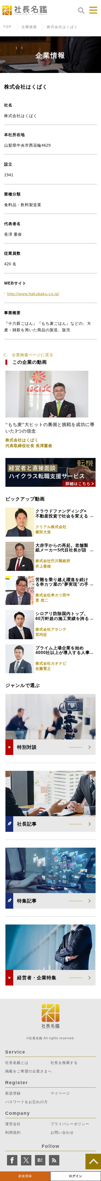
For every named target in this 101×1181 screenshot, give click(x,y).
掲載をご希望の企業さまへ (28, 1071)
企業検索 (29, 27)
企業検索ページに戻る (32, 355)
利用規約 (13, 1132)
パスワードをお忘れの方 (26, 1102)
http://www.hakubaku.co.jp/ (33, 294)
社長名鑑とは (16, 1062)
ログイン (75, 1176)
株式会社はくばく (62, 27)
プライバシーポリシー (70, 1124)
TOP (7, 27)
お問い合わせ (62, 1132)
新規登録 (25, 1176)
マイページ (60, 1093)
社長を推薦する (64, 1062)
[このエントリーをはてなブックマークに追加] (40, 1160)
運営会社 (13, 1124)
